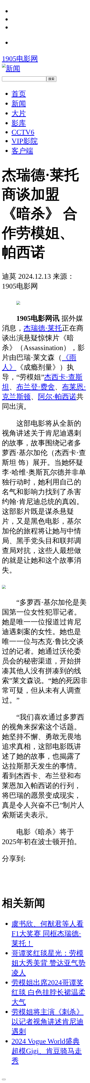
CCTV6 (23, 132)
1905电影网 (20, 59)
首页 (19, 94)
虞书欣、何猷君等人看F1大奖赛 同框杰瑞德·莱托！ (48, 933)
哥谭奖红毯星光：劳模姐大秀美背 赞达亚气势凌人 (48, 963)
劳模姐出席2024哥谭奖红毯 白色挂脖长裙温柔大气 (48, 992)
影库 (19, 123)
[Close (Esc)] (4, 1079)
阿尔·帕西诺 (57, 396)
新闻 (19, 103)
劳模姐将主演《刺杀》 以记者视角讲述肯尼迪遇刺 (48, 1021)
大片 (19, 113)
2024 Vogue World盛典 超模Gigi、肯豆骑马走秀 (47, 1051)
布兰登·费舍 (35, 387)
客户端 (22, 151)
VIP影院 (25, 141)
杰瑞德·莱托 (43, 328)
